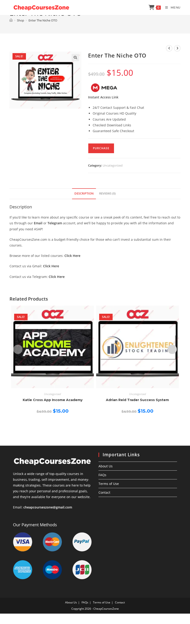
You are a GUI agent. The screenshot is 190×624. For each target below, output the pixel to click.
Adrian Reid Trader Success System (137, 400)
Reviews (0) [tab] (107, 193)
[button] (75, 57)
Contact (104, 492)
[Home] (11, 20)
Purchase (101, 148)
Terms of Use (108, 483)
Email (38, 223)
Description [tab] (84, 193)
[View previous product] (169, 48)
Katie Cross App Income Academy (52, 400)
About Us (105, 466)
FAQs (102, 475)
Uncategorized (113, 165)
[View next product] (177, 48)
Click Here (72, 255)
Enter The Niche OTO (42, 20)
